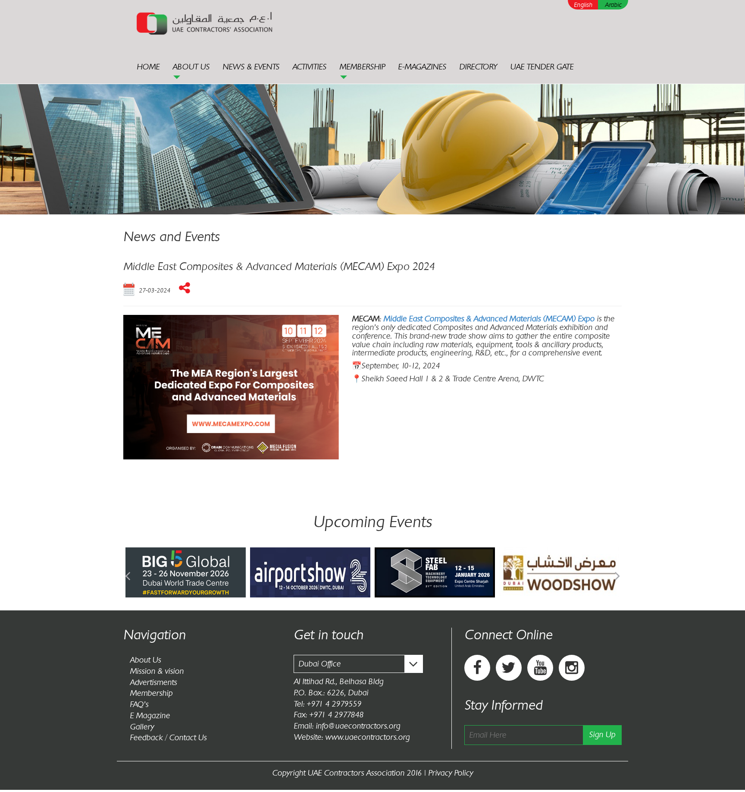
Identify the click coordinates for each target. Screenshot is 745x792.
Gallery (142, 727)
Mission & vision (157, 671)
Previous (127, 572)
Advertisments (153, 682)
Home (148, 67)
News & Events (250, 67)
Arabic (613, 5)
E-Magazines (422, 67)
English (583, 5)
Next (617, 572)
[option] (185, 572)
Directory (478, 67)
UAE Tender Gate (541, 67)
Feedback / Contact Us (168, 737)
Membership (362, 67)
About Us (191, 67)
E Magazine (150, 715)
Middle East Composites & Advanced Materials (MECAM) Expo (489, 319)
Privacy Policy (450, 773)
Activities (309, 67)
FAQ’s (139, 704)
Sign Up (602, 734)
